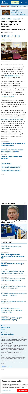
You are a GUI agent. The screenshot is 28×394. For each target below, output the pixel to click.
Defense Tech (5, 6)
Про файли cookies (6, 390)
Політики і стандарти (6, 333)
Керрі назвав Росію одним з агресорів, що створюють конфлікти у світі (13, 280)
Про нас (3, 326)
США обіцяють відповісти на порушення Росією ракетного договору (13, 287)
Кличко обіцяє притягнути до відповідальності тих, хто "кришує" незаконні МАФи (11, 310)
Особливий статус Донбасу (11, 170)
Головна (3, 18)
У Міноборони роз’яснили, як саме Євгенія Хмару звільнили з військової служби (18, 13)
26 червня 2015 (16, 18)
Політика (9, 18)
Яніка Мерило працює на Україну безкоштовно (11, 247)
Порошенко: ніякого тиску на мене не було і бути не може (13, 144)
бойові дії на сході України (11, 167)
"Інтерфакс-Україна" (7, 96)
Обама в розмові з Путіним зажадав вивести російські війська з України (12, 272)
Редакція (3, 331)
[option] (14, 12)
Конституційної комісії (12, 75)
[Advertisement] (14, 186)
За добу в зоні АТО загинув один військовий (11, 157)
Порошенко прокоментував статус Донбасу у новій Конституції (12, 151)
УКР (22, 2)
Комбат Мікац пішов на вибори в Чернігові (12, 265)
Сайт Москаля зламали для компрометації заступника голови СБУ (13, 256)
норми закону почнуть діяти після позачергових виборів (13, 118)
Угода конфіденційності (7, 334)
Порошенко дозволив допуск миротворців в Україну (11, 319)
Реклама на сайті (5, 327)
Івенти (3, 329)
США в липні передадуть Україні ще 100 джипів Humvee (13, 302)
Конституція (6, 164)
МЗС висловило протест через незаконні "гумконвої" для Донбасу (14, 294)
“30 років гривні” (16, 6)
